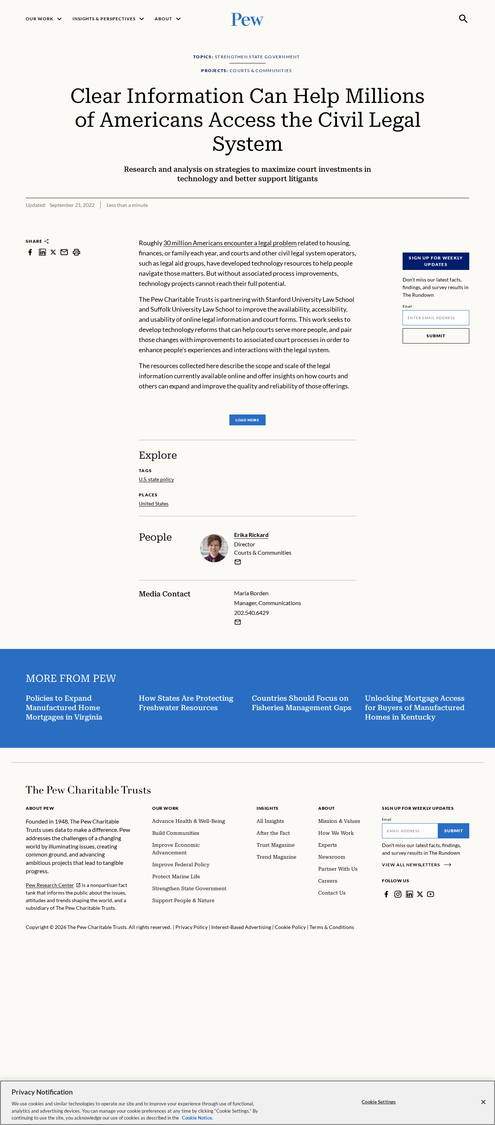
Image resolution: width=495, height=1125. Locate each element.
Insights (268, 808)
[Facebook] (386, 894)
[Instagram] (398, 894)
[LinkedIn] (409, 894)
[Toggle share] (465, 233)
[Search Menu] (463, 19)
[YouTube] (430, 894)
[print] (76, 252)
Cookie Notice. (197, 1117)
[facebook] (30, 252)
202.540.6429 (251, 612)
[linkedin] (42, 252)
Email (407, 306)
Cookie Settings (379, 1102)
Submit (436, 335)
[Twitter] (420, 894)
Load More (247, 420)
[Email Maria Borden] (237, 622)
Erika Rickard (251, 534)
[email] (64, 252)
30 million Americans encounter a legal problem (230, 243)
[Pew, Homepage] (247, 18)
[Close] (483, 1102)
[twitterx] (53, 252)
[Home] (88, 790)
